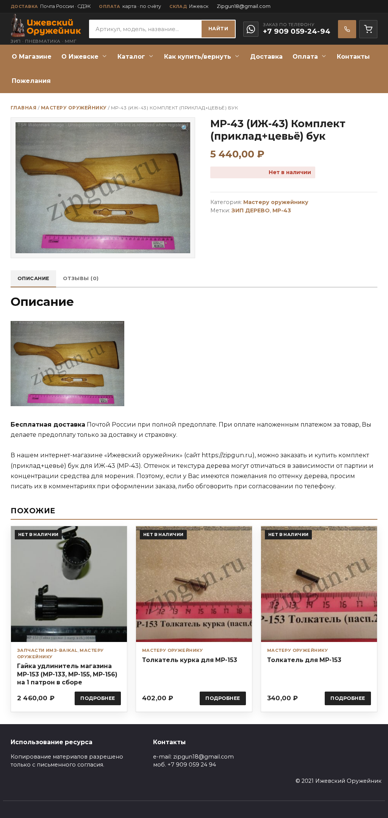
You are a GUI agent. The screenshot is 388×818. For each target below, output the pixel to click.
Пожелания (31, 80)
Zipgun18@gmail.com (244, 6)
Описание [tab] (33, 278)
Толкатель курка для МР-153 (189, 660)
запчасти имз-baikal (47, 650)
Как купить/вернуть (197, 56)
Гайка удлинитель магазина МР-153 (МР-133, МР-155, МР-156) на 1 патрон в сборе (67, 674)
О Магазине (32, 56)
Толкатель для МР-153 (304, 660)
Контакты (353, 56)
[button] (185, 128)
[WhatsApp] (250, 29)
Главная (23, 108)
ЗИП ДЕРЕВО (251, 210)
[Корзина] (368, 29)
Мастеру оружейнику (74, 108)
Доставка (266, 56)
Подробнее (97, 698)
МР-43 (281, 210)
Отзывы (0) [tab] (81, 278)
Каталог (131, 56)
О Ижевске (80, 56)
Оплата (305, 56)
